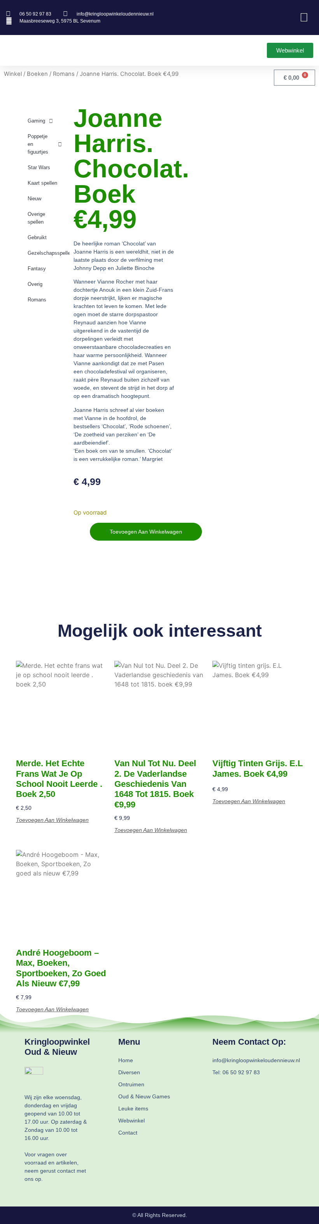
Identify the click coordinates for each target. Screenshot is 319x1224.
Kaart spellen (42, 183)
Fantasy (37, 268)
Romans (64, 73)
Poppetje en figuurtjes (38, 144)
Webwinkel (131, 1120)
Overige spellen (36, 218)
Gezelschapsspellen (49, 253)
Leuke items (133, 1108)
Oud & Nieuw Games (144, 1096)
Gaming (36, 121)
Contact (127, 1132)
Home (125, 1060)
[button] (11, 50)
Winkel (13, 73)
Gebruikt (37, 237)
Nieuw (34, 198)
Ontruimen (131, 1084)
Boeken (37, 73)
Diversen (129, 1072)
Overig (35, 284)
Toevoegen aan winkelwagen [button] (52, 820)
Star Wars (39, 167)
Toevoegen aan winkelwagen (146, 532)
